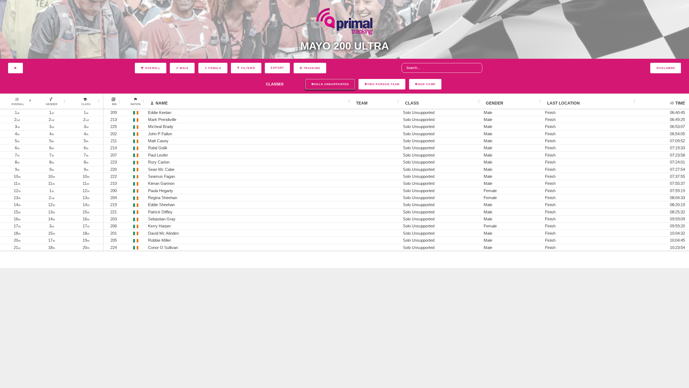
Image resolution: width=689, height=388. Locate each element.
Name (162, 103)
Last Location (563, 103)
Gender (494, 103)
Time (680, 103)
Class (412, 103)
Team (362, 103)
